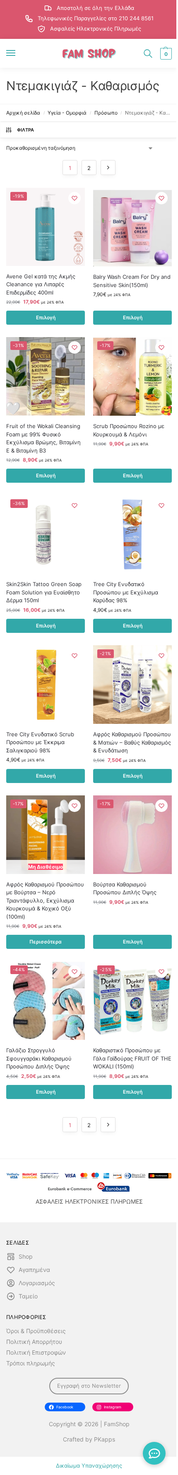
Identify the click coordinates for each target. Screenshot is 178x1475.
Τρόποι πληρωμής (30, 1363)
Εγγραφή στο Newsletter (89, 1385)
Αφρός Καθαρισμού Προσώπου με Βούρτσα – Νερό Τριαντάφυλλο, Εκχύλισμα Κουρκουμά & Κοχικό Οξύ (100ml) (45, 900)
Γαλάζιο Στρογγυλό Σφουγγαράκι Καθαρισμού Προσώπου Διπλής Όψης (39, 1058)
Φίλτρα (25, 130)
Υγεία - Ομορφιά (67, 113)
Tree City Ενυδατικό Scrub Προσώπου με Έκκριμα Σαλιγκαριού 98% (40, 742)
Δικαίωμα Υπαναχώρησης (89, 1465)
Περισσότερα (45, 942)
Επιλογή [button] (45, 317)
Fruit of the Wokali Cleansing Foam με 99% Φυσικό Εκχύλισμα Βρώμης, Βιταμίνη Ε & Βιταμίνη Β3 (43, 438)
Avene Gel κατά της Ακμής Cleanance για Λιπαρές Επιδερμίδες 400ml (40, 284)
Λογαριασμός (37, 1282)
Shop (26, 1256)
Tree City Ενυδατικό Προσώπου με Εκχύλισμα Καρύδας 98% (125, 592)
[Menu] (18, 53)
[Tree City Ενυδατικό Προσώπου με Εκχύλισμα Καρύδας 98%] (132, 534)
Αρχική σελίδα (23, 113)
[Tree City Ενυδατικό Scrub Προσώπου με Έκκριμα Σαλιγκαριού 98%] (45, 684)
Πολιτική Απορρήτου (34, 1341)
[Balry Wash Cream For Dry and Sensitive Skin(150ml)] (132, 227)
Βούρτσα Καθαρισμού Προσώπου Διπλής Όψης (124, 888)
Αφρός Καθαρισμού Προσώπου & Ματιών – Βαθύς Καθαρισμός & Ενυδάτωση (132, 742)
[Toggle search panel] (148, 53)
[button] (165, 54)
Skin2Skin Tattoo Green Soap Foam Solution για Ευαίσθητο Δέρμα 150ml (44, 592)
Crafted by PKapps (89, 1439)
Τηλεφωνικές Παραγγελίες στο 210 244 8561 (96, 18)
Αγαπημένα (34, 1269)
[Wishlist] (74, 198)
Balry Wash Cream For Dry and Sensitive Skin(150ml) (132, 280)
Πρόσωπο (106, 113)
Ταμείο (28, 1296)
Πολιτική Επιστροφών (36, 1352)
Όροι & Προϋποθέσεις (36, 1330)
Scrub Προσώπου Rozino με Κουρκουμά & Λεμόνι (128, 430)
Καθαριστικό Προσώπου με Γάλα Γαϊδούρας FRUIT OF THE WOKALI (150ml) (132, 1058)
